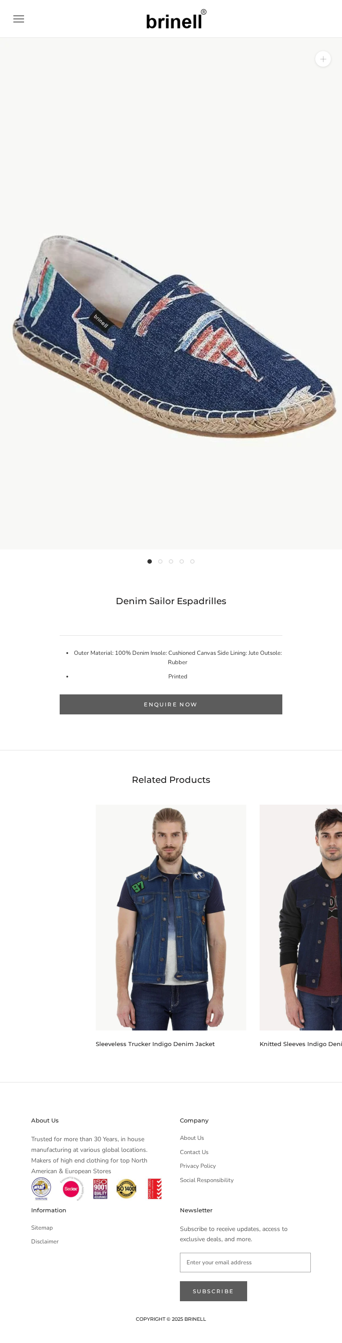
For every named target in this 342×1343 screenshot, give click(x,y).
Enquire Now (171, 704)
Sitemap (42, 1228)
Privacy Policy (198, 1166)
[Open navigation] (18, 19)
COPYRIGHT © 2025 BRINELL (171, 1319)
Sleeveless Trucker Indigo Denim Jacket (155, 1043)
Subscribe (213, 1291)
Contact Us (194, 1152)
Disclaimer (45, 1242)
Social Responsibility (207, 1180)
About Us (192, 1138)
